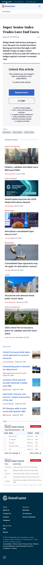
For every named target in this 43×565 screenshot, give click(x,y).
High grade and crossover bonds (14, 373)
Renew (5, 532)
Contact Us (7, 513)
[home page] (8, 6)
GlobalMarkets (31, 2)
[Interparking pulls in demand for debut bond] (36, 369)
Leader (7, 275)
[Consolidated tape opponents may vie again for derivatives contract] (21, 252)
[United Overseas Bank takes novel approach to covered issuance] (36, 355)
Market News (9, 211)
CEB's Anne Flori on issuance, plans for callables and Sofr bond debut (21, 330)
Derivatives (6, 11)
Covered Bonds (8, 362)
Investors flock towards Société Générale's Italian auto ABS (15, 383)
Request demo (21, 92)
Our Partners (27, 513)
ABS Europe (7, 389)
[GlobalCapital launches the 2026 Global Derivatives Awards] (21, 188)
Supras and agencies (12, 146)
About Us (6, 510)
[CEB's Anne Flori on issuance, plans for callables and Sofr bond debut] (21, 317)
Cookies (14, 548)
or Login (21, 101)
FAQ (4, 528)
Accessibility (7, 544)
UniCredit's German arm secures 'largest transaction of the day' (16, 397)
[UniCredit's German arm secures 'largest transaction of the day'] (36, 397)
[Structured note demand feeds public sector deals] (21, 284)
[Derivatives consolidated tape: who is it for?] (21, 220)
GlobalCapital (7, 2)
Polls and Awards (11, 178)
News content (17, 132)
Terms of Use (17, 544)
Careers (6, 517)
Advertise (25, 510)
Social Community (28, 517)
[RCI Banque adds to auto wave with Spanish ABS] (36, 411)
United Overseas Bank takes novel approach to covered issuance (16, 355)
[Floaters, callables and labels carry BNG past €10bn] (21, 156)
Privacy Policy (27, 544)
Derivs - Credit (29, 132)
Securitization (19, 2)
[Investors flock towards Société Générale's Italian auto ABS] (36, 383)
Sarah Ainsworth (10, 174)
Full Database (35, 426)
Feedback (6, 520)
